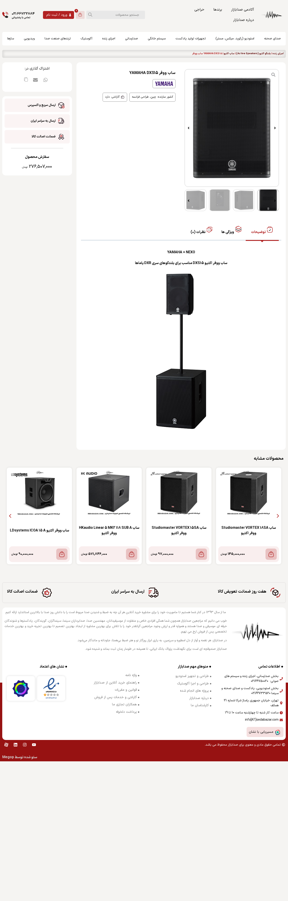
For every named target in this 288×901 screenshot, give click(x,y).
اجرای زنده (278, 54)
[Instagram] (25, 745)
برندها (217, 9)
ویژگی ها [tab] (228, 232)
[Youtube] (34, 745)
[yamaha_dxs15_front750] (231, 128)
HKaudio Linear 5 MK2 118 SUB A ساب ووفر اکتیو (109, 530)
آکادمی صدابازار (242, 9)
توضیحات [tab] (258, 232)
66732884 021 (23, 13)
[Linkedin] (15, 745)
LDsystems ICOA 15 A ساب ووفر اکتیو (39, 530)
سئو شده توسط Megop (19, 757)
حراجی (199, 9)
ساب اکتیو (229, 54)
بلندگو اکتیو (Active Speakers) (253, 54)
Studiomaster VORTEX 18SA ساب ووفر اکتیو (248, 530)
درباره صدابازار (243, 20)
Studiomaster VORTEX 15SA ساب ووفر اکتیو (179, 530)
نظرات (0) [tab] (198, 232)
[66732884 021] (5, 15)
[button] (275, 128)
